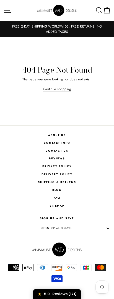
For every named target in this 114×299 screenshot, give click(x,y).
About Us (57, 135)
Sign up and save (57, 228)
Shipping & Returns (57, 182)
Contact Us (57, 151)
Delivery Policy (57, 174)
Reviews (57, 158)
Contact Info (57, 143)
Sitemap (57, 206)
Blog (57, 190)
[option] (57, 29)
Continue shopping (57, 89)
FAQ (57, 198)
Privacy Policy (57, 166)
